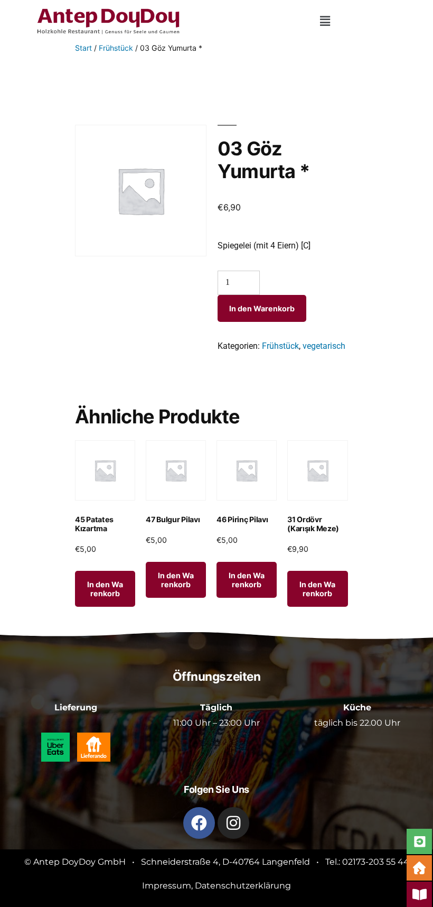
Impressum (166, 886)
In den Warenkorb (262, 308)
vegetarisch (324, 346)
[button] (325, 21)
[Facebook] (199, 823)
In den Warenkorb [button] (105, 589)
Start (83, 47)
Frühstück (116, 47)
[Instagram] (233, 823)
